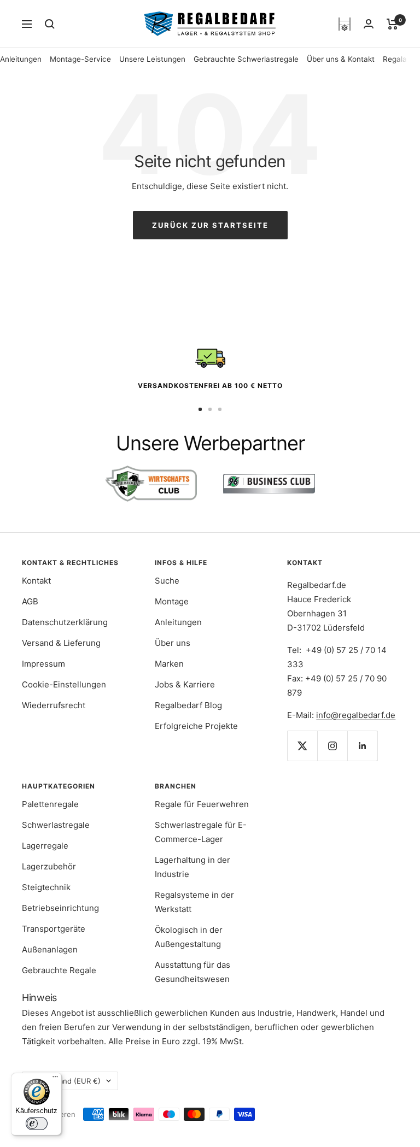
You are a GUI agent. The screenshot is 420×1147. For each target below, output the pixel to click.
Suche (167, 580)
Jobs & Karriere (185, 684)
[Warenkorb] (392, 24)
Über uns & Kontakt (341, 59)
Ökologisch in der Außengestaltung (189, 937)
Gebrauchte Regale (59, 970)
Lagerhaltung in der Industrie (192, 867)
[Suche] (50, 24)
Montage (172, 601)
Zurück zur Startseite (210, 225)
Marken (169, 663)
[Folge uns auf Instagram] (332, 746)
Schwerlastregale (56, 825)
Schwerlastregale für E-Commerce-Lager (201, 832)
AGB (30, 601)
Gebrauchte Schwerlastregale (246, 59)
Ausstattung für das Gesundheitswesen (192, 972)
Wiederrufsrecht (53, 705)
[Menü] (55, 1079)
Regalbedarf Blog (188, 705)
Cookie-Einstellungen (64, 684)
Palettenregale (50, 804)
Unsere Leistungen (152, 59)
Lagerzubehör (49, 866)
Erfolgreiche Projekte (196, 726)
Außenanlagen (50, 949)
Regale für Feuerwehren (202, 804)
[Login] (369, 23)
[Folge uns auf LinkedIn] (362, 746)
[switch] (37, 1123)
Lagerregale (45, 845)
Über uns (172, 643)
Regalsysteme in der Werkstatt (194, 902)
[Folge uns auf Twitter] (302, 746)
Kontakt (36, 580)
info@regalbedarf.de (355, 715)
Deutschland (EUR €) (65, 1081)
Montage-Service (80, 59)
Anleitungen (21, 59)
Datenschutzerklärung (65, 622)
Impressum (43, 663)
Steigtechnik (46, 887)
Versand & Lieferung (61, 643)
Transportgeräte (53, 929)
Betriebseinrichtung (60, 908)
